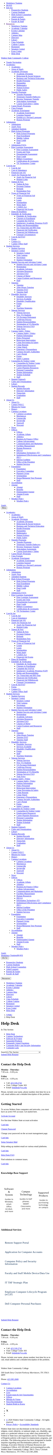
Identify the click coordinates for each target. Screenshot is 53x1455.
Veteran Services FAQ (25, 326)
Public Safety (21, 90)
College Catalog (17, 44)
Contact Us (15, 241)
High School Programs (20, 131)
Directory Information (25, 391)
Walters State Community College (15, 58)
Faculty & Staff (17, 21)
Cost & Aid (10, 166)
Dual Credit (21, 140)
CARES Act (21, 207)
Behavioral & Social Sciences (28, 76)
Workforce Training (14, 3)
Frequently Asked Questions (17, 1043)
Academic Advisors (24, 269)
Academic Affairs (23, 434)
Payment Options (23, 186)
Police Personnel (23, 338)
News (13, 427)
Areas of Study (17, 69)
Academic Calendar (19, 28)
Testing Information (24, 372)
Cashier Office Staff (19, 244)
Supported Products (14, 1041)
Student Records (18, 386)
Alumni (14, 485)
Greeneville (21, 418)
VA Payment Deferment (26, 317)
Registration (21, 267)
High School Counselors (16, 967)
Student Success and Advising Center (26, 262)
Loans (18, 200)
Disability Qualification (25, 301)
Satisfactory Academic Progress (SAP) (32, 223)
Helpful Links (22, 179)
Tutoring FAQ (22, 290)
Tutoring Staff (22, 292)
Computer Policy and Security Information (23, 1045)
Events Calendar (18, 31)
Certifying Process (23, 319)
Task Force (20, 329)
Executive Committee (25, 471)
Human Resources (23, 448)
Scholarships (21, 202)
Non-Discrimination (14, 1402)
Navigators (20, 257)
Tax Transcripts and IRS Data (28, 228)
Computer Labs (12, 1048)
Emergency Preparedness (26, 349)
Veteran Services (18, 310)
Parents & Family (18, 19)
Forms (13, 239)
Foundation (16, 466)
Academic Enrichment (20, 110)
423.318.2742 (16, 1083)
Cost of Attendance (19, 170)
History (14, 409)
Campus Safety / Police (20, 331)
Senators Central (18, 49)
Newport (20, 425)
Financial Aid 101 (18, 172)
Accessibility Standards (29, 1424)
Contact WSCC (17, 404)
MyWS (9, 5)
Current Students (18, 12)
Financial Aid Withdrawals (27, 232)
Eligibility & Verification (21, 214)
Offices (14, 430)
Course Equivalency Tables (27, 104)
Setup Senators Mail (9, 1142)
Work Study (21, 205)
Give (8, 1392)
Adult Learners (17, 17)
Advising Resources (24, 271)
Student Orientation (24, 260)
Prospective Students (19, 10)
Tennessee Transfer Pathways (28, 97)
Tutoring (14, 283)
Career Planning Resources (27, 368)
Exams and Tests (23, 152)
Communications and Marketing (29, 444)
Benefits (19, 489)
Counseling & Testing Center (23, 361)
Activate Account (8, 1116)
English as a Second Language (28, 117)
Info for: (9, 8)
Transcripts (20, 393)
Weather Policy (17, 499)
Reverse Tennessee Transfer (27, 99)
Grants (19, 198)
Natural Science (22, 88)
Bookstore (15, 47)
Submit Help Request (9, 1054)
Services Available (23, 299)
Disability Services (18, 294)
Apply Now (16, 127)
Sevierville (20, 421)
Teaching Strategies (24, 308)
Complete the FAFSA (25, 221)
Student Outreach (18, 379)
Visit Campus (21, 255)
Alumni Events (22, 494)
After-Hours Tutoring (25, 287)
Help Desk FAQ (7, 1155)
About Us (10, 400)
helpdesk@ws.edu (19, 1087)
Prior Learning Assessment (22, 147)
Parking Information (24, 336)
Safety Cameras (22, 359)
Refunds (19, 189)
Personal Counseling (24, 370)
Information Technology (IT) (28, 453)
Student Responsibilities (26, 322)
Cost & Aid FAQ (18, 237)
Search (4, 1052)
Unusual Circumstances (26, 235)
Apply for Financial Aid (21, 175)
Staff (18, 143)
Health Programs (23, 81)
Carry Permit (21, 354)
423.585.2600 (13, 1379)
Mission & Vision (18, 407)
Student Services (13, 246)
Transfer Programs (18, 92)
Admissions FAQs (18, 145)
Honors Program (23, 120)
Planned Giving (22, 473)
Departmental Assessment (26, 154)
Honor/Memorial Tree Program (29, 478)
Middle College (22, 138)
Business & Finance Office (27, 439)
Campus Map (16, 35)
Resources (10, 24)
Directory (15, 37)
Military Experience (24, 159)
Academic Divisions (19, 71)
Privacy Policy (12, 1424)
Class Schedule (17, 42)
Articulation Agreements (26, 101)
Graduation (21, 395)
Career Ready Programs (21, 106)
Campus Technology (14, 1036)
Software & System (14, 1038)
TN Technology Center (25, 163)
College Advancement (25, 441)
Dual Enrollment (23, 136)
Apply (3, 505)
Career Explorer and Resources (29, 278)
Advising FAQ (22, 274)
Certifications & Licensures (27, 161)
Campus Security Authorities (28, 352)
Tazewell (20, 423)
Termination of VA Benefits (27, 324)
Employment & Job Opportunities (20, 1395)
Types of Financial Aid (20, 193)
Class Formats (17, 108)
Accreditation (16, 483)
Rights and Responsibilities (27, 225)
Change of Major (23, 276)
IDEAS (19, 450)
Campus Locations (18, 411)
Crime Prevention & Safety (27, 342)
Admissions (11, 122)
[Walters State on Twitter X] (7, 1411)
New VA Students (23, 315)
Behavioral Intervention (26, 340)
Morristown (21, 416)
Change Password (8, 1129)
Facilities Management (25, 446)
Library (14, 40)
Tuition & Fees (17, 182)
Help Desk (15, 54)
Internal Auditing (23, 460)
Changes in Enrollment (25, 218)
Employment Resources (26, 365)
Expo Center (16, 51)
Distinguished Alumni (25, 492)
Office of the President (25, 462)
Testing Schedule (23, 375)
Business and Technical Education (30, 78)
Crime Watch (21, 347)
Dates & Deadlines (19, 212)
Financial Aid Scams (24, 209)
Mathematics (21, 85)
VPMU (9, 1015)
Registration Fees (23, 191)
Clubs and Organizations (21, 381)
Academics (10, 65)
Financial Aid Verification (26, 230)
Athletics (15, 33)
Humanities (21, 83)
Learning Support (23, 115)
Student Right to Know (15, 1404)
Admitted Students (18, 129)
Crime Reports (22, 345)
